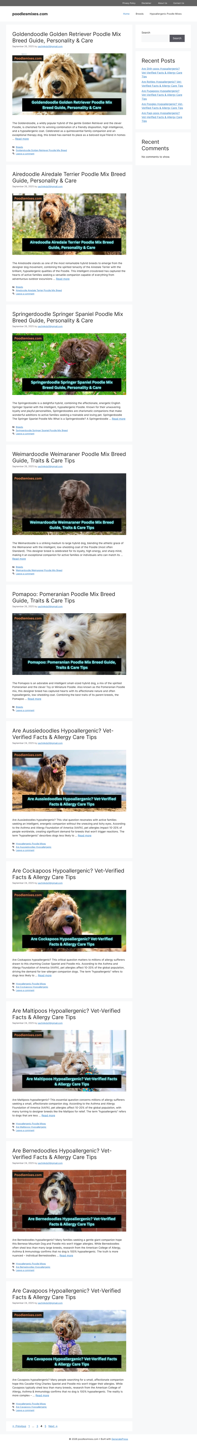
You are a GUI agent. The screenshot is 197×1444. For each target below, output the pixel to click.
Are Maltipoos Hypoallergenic (31, 1127)
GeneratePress (120, 1439)
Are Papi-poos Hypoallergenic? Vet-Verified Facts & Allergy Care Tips (162, 117)
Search (146, 32)
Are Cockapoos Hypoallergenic (32, 987)
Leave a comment (25, 153)
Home (126, 13)
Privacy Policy (129, 3)
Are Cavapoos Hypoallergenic (31, 1407)
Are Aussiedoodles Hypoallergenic (33, 847)
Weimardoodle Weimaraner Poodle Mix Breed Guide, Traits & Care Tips (69, 457)
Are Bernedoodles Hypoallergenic (33, 1267)
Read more (22, 138)
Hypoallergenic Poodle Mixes (166, 13)
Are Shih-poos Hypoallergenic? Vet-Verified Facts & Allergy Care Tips (162, 72)
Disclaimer (147, 3)
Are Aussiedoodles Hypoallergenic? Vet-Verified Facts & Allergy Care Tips (63, 733)
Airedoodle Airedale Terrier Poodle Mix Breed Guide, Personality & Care (69, 177)
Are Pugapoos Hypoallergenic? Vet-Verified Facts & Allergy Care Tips (162, 94)
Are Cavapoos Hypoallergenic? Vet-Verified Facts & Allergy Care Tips (66, 1293)
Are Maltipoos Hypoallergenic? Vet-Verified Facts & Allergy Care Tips (66, 1013)
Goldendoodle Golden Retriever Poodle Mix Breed (41, 150)
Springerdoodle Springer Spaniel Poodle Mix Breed (42, 430)
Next (53, 1426)
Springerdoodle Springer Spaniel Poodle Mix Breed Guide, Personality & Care (67, 317)
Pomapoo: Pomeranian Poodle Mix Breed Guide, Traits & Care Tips (63, 597)
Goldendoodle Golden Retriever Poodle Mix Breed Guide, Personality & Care (66, 37)
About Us (162, 3)
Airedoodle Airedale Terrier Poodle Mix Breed (39, 290)
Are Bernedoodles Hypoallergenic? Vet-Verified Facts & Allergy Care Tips (62, 1153)
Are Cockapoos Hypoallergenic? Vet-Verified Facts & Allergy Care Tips (68, 873)
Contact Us (179, 3)
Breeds (140, 13)
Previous (19, 1426)
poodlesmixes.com (30, 14)
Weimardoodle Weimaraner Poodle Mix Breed (39, 570)
